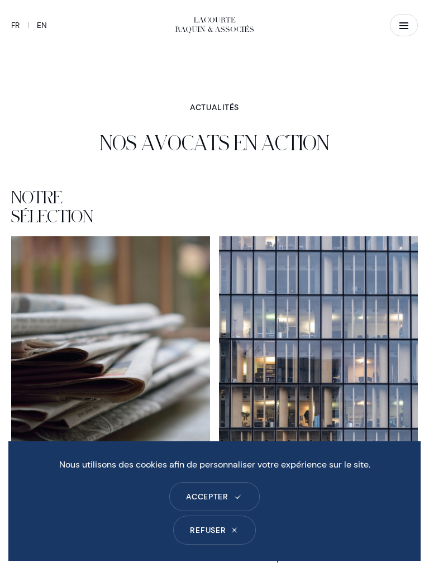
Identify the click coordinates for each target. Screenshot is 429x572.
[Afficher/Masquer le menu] (404, 25)
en (42, 25)
